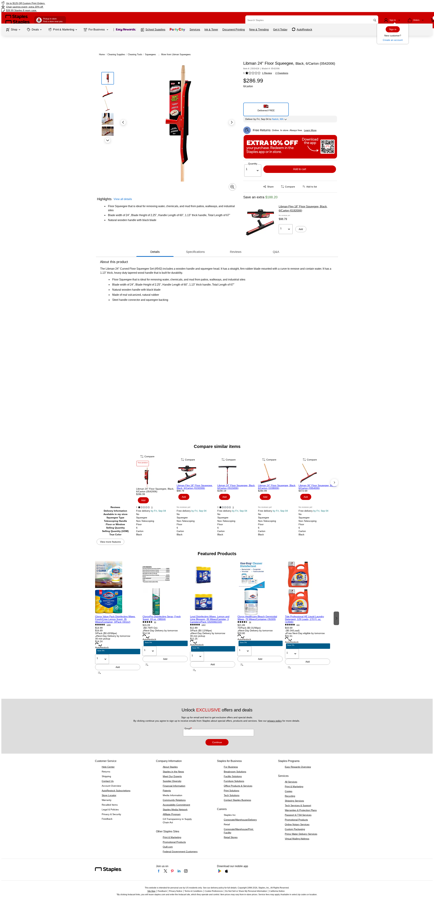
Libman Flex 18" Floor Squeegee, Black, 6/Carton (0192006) (303, 208)
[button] (374, 20)
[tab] (155, 252)
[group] (117, 618)
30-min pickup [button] (102, 638)
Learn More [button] (310, 130)
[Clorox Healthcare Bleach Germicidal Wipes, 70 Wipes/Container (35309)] (260, 588)
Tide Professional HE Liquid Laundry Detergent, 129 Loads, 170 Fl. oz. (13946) (304, 619)
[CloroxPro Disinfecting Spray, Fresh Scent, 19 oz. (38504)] (165, 588)
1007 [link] (204, 625)
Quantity (252, 163)
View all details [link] (123, 199)
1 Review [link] (267, 73)
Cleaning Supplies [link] (116, 54)
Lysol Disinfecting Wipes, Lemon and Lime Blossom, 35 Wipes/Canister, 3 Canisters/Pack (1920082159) (209, 619)
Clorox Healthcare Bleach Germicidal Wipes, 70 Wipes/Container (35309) (257, 618)
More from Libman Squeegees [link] (176, 54)
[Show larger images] (232, 187)
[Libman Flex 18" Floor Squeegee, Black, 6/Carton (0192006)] (260, 221)
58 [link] (250, 622)
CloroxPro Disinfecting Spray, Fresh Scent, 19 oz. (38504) (162, 618)
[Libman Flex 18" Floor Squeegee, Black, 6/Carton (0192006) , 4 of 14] (197, 474)
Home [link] (102, 54)
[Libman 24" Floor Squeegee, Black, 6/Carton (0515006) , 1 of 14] (237, 474)
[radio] (266, 108)
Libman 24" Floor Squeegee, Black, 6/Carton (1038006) (277, 486)
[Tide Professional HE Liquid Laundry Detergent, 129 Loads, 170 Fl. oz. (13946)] (307, 588)
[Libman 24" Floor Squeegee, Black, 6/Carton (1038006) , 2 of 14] (278, 474)
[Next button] (108, 140)
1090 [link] (109, 625)
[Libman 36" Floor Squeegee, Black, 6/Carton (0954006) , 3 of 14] (319, 474)
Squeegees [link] (150, 54)
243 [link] (298, 625)
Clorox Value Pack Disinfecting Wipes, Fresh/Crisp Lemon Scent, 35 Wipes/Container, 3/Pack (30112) (115, 619)
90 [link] (155, 622)
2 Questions (281, 73)
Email (188, 728)
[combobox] (311, 20)
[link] (73, 3)
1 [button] (244, 73)
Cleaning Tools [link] (135, 54)
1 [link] (152, 507)
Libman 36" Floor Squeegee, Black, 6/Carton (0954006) (318, 486)
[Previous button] (123, 122)
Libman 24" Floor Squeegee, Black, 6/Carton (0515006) (236, 486)
